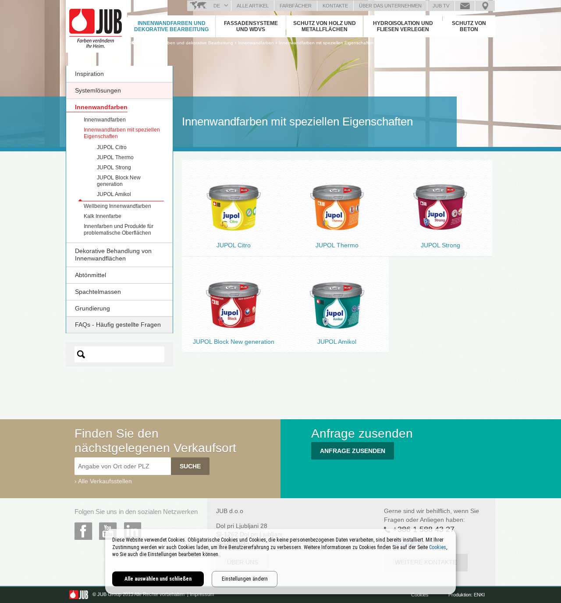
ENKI (479, 594)
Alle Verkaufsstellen (105, 481)
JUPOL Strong (114, 167)
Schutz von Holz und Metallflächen (324, 26)
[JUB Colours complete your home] (96, 24)
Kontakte (335, 5)
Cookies (420, 594)
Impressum (202, 594)
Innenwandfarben (101, 107)
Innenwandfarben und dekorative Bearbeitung (171, 26)
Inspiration (89, 73)
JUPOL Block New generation (119, 181)
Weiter (234, 225)
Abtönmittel (90, 274)
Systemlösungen (98, 90)
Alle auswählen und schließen (158, 579)
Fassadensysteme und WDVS (251, 26)
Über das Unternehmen (390, 5)
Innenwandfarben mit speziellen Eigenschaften (326, 42)
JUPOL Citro (112, 147)
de (216, 5)
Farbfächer (296, 5)
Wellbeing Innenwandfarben (117, 206)
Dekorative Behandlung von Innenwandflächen (113, 254)
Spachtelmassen (98, 291)
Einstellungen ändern (245, 579)
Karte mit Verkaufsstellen (485, 5)
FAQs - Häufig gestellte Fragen (118, 324)
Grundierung (92, 308)
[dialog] (280, 561)
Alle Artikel (253, 5)
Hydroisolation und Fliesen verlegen (403, 26)
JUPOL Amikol (114, 194)
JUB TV (441, 5)
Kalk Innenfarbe (102, 216)
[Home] (133, 42)
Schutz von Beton (469, 26)
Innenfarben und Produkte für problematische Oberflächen (118, 229)
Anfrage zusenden (465, 5)
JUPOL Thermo (115, 157)
